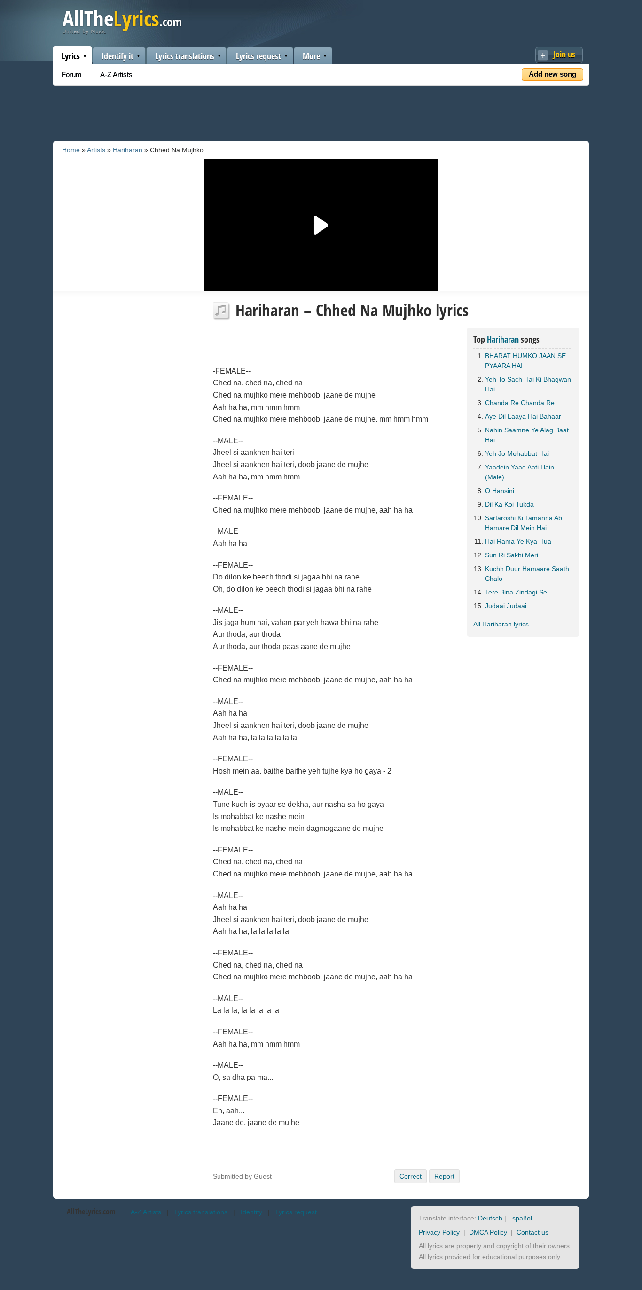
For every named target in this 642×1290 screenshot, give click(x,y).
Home (71, 150)
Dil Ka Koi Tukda (509, 504)
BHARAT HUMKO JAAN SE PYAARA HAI (525, 360)
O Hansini (499, 490)
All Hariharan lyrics (501, 624)
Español (520, 1218)
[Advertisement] (321, 111)
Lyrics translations (184, 56)
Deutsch (490, 1218)
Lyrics (71, 56)
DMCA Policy (488, 1232)
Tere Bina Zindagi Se (516, 592)
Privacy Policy (439, 1232)
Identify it (117, 56)
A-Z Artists (116, 74)
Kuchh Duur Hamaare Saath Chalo (527, 573)
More (311, 56)
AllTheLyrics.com (91, 1211)
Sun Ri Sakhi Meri (511, 555)
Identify (251, 1212)
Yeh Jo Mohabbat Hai (517, 453)
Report (444, 1176)
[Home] (122, 32)
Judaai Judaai (505, 606)
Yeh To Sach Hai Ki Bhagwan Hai (528, 384)
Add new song (552, 74)
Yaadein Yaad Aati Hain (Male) (519, 472)
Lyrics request (258, 56)
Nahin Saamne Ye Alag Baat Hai (527, 435)
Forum (72, 74)
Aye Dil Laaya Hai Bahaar (523, 416)
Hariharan (127, 150)
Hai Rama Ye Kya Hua (518, 541)
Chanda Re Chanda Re (520, 403)
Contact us (532, 1232)
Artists (96, 150)
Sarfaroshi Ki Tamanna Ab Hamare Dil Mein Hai (523, 523)
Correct (410, 1176)
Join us (564, 54)
